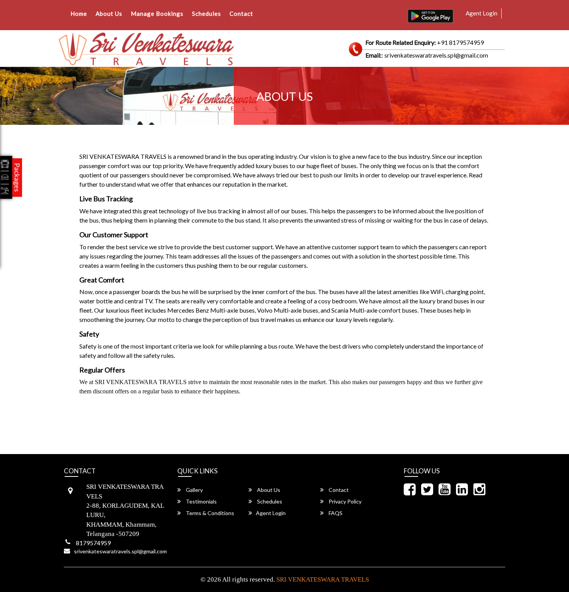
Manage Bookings (157, 13)
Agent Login (481, 13)
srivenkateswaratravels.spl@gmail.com (120, 551)
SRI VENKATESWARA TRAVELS (322, 579)
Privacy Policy (344, 501)
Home (78, 13)
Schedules (206, 13)
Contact (241, 13)
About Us (109, 13)
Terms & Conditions (209, 513)
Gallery (194, 490)
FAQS (335, 513)
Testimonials (201, 501)
